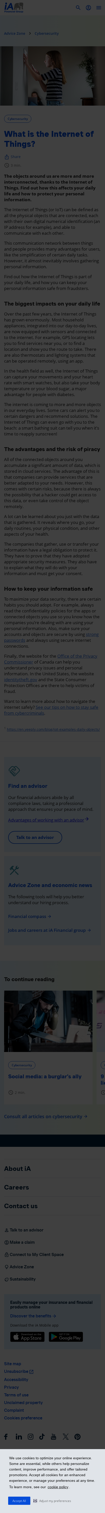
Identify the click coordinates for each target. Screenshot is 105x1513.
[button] (52, 1501)
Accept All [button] (19, 1501)
